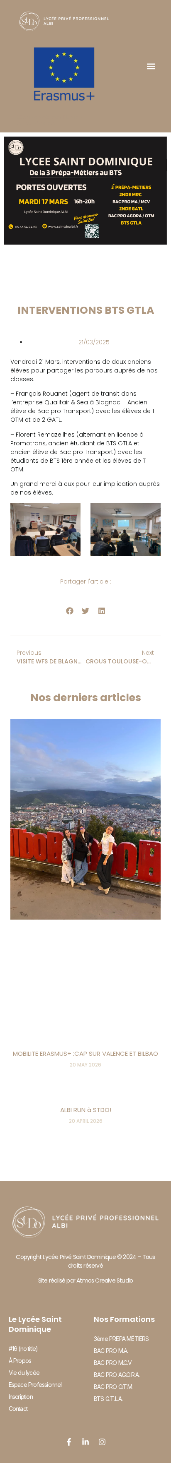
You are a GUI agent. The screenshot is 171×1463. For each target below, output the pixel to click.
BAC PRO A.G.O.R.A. (117, 1374)
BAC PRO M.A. (111, 1350)
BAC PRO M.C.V (113, 1362)
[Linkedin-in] (85, 1442)
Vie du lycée (24, 1372)
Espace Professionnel (35, 1384)
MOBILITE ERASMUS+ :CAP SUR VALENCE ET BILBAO (85, 1053)
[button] (151, 66)
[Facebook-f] (69, 1442)
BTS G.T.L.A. (108, 1398)
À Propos (20, 1360)
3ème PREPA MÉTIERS (121, 1338)
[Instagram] (102, 1442)
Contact (18, 1408)
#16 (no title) (23, 1348)
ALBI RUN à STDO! (85, 1109)
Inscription (21, 1396)
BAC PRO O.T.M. (113, 1386)
